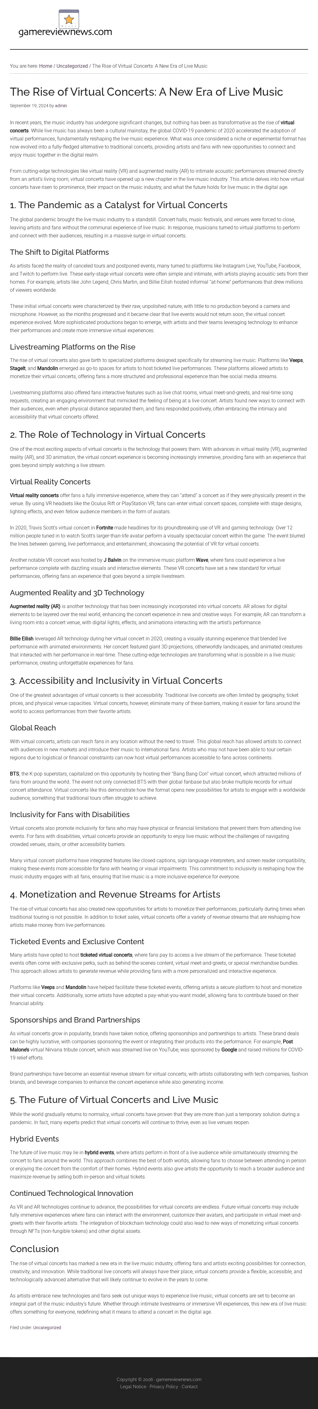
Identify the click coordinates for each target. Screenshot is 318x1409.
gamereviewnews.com (179, 1379)
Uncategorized (47, 1327)
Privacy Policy (164, 1386)
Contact (190, 1386)
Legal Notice (133, 1386)
